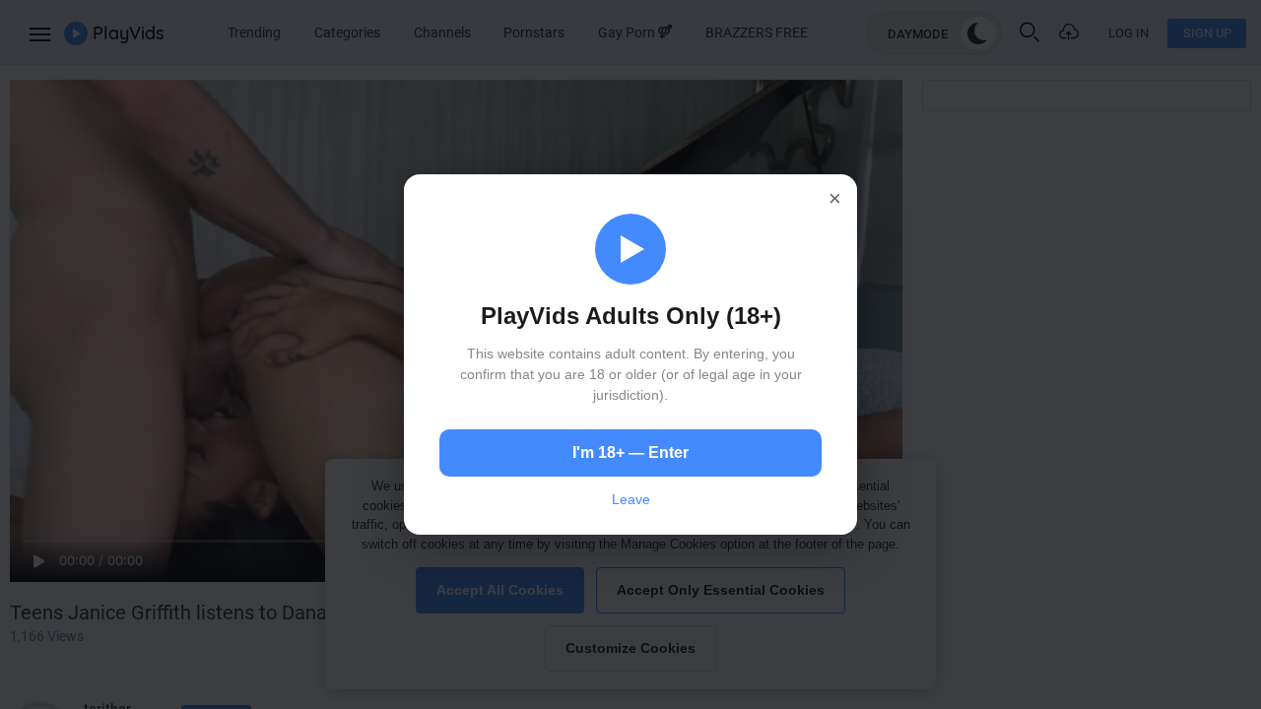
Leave (631, 499)
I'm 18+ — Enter (630, 452)
